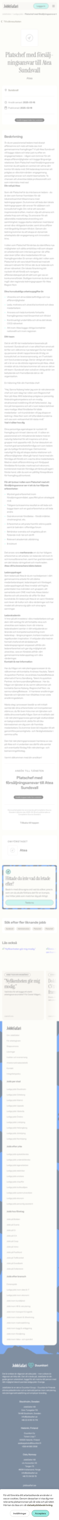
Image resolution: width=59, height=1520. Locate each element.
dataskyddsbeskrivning (40, 1505)
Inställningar (19, 1513)
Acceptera (40, 1513)
